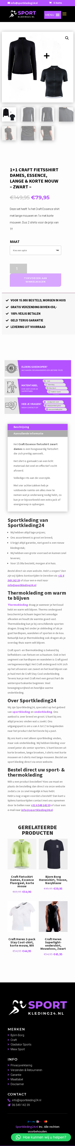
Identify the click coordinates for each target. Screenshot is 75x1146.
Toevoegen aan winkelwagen (35, 280)
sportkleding (21, 712)
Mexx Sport (18, 1049)
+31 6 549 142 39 (40, 805)
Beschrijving (21, 427)
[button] (49, 15)
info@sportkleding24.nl (22, 585)
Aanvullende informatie (28, 433)
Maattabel (17, 1079)
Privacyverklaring (21, 1065)
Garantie (16, 1074)
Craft (14, 1040)
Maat (15, 242)
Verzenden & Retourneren (26, 1070)
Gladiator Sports (21, 1044)
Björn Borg (17, 1035)
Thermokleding (18, 605)
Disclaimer (17, 1084)
